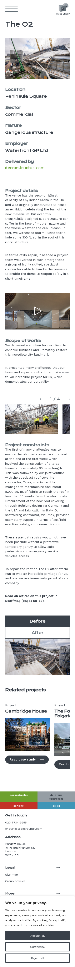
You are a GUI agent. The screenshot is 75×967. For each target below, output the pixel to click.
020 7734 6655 (16, 822)
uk (19, 795)
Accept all (37, 935)
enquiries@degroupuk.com (23, 828)
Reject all (37, 958)
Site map (11, 874)
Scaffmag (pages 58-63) (24, 601)
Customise (37, 947)
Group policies (15, 881)
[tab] (37, 621)
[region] (37, 931)
